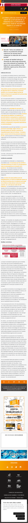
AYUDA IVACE (20, 497)
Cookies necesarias (19, 513)
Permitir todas (20, 516)
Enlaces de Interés (10, 497)
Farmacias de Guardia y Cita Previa (14, 495)
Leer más (23, 12)
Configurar (21, 518)
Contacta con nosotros (16, 492)
